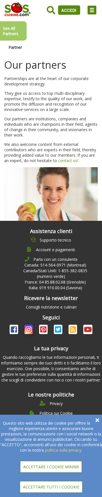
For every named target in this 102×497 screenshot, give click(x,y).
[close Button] (97, 420)
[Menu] (92, 10)
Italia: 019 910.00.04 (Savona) (55, 287)
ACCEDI (69, 10)
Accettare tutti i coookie (51, 487)
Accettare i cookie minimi (51, 466)
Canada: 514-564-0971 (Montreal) (55, 265)
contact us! (68, 160)
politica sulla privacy (63, 450)
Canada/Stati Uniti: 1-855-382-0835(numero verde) (55, 273)
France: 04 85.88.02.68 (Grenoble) (55, 282)
